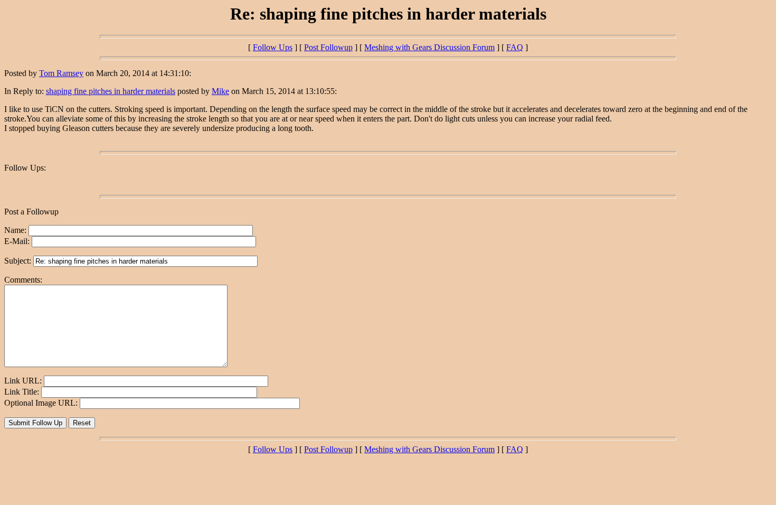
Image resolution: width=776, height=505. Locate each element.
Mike (220, 91)
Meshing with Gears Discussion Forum (429, 47)
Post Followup (328, 47)
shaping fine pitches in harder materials (110, 91)
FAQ (514, 47)
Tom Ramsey (61, 73)
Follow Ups (272, 47)
